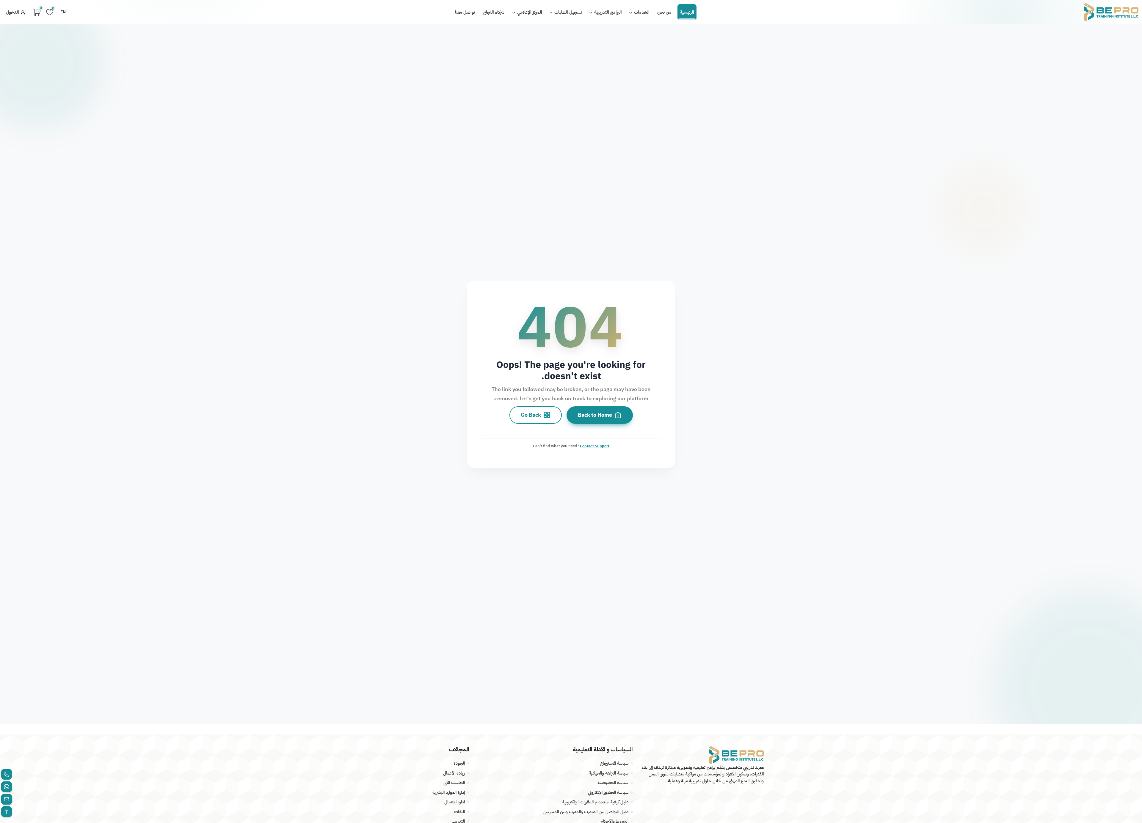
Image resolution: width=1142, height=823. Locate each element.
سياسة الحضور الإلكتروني (608, 792)
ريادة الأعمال (454, 773)
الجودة (459, 763)
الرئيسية (687, 12)
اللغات (459, 811)
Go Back (531, 415)
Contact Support (594, 446)
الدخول (13, 12)
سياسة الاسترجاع (614, 763)
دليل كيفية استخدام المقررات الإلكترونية (595, 802)
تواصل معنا (465, 12)
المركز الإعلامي (529, 12)
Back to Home (595, 415)
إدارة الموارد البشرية (448, 792)
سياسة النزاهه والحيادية (608, 773)
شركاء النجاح (493, 12)
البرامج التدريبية (607, 12)
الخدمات (641, 12)
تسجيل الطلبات (567, 12)
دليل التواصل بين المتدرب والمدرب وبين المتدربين (585, 811)
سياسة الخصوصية (612, 782)
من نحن (664, 12)
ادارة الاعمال (454, 802)
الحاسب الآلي (454, 782)
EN (63, 12)
